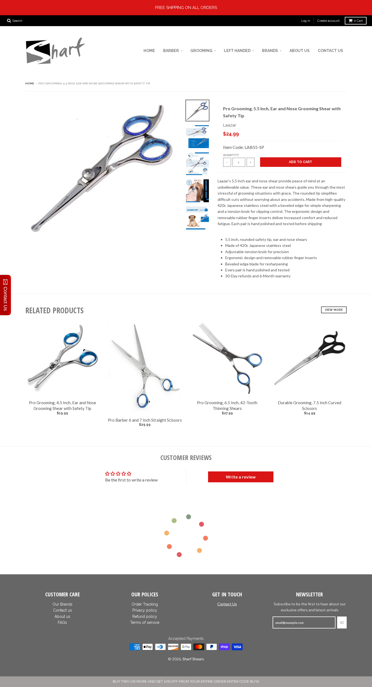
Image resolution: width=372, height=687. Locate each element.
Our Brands (62, 604)
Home (29, 83)
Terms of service (144, 622)
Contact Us (227, 604)
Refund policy (144, 616)
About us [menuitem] (299, 50)
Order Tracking (145, 604)
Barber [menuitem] (171, 50)
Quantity (231, 155)
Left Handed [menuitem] (237, 50)
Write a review (241, 476)
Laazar (229, 125)
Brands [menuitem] (270, 50)
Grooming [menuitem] (201, 50)
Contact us (62, 610)
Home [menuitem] (149, 50)
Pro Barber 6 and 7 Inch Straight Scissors (145, 420)
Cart (358, 21)
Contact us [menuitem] (330, 50)
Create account (328, 21)
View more (334, 310)
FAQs (62, 622)
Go (342, 622)
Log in (305, 21)
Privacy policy (144, 610)
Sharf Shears (193, 659)
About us (62, 616)
